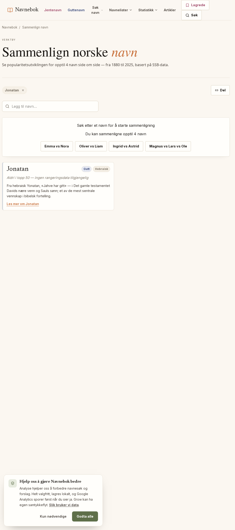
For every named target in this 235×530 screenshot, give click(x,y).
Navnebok (9, 27)
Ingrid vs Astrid (126, 146)
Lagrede (198, 5)
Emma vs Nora (57, 146)
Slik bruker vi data (64, 505)
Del (223, 90)
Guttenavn (76, 10)
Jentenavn (53, 10)
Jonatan (18, 169)
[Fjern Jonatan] (22, 90)
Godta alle (85, 516)
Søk (194, 15)
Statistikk (146, 10)
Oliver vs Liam (91, 146)
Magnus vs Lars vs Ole (168, 146)
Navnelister (118, 10)
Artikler (170, 10)
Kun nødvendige (53, 516)
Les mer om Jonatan (23, 204)
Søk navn (95, 10)
